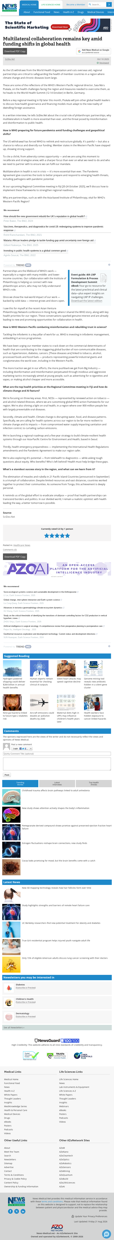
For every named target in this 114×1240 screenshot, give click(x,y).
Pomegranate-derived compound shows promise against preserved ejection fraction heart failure (67, 827)
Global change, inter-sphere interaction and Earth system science (32, 600)
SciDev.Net (10, 59)
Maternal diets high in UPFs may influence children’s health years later (68, 717)
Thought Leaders (12, 1098)
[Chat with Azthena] (106, 1234)
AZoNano (63, 1151)
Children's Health (25, 999)
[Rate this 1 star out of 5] (46, 535)
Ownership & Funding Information (21, 1186)
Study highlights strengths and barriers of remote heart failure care (56, 905)
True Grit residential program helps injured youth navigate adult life (56, 940)
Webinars (64, 1106)
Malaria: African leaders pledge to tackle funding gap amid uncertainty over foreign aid (49, 240)
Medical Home (29, 4)
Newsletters (10, 1159)
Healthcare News (21, 545)
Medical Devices (12, 1114)
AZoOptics (64, 1159)
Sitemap (8, 1163)
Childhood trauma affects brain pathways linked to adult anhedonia (56, 790)
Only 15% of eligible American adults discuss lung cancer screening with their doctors (65, 958)
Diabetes (20, 984)
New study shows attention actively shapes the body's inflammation (55, 808)
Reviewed (104, 62)
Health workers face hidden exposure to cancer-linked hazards (95, 715)
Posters (7, 1125)
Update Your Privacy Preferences (90, 1216)
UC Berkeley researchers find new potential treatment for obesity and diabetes (61, 923)
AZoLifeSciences (67, 1182)
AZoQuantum (65, 1174)
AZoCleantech (66, 1155)
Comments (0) (10, 549)
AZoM (62, 1147)
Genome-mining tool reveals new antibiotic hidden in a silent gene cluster (95, 683)
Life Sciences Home (50, 4)
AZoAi (62, 1186)
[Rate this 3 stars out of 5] (57, 535)
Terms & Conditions (14, 1174)
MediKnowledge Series (15, 1106)
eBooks (7, 1121)
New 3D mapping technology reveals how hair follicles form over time (56, 887)
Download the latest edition (86, 300)
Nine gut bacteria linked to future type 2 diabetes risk (15, 715)
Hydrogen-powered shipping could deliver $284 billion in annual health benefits (14, 683)
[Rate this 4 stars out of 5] (62, 535)
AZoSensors (65, 1167)
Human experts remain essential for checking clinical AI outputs (41, 681)
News (7, 1087)
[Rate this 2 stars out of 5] (51, 535)
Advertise (9, 1167)
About (7, 1147)
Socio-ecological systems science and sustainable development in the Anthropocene (40, 592)
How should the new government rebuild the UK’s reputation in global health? (44, 216)
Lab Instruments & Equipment (74, 1087)
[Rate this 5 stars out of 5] (67, 535)
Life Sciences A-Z (67, 1090)
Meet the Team (11, 1151)
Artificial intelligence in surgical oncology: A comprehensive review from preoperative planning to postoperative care (53, 626)
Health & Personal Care (15, 1110)
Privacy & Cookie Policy (15, 1178)
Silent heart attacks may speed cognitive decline (69, 680)
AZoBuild (63, 1178)
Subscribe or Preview (25, 987)
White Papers (10, 1094)
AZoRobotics (65, 1163)
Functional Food (12, 1083)
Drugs (7, 1117)
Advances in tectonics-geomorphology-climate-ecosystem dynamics (33, 608)
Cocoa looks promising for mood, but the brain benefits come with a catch (58, 860)
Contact (8, 1171)
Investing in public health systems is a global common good (35, 250)
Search (7, 1155)
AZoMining (64, 1171)
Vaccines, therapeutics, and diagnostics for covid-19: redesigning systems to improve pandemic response (53, 228)
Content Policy (11, 1182)
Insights (8, 1102)
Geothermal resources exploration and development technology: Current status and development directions (49, 634)
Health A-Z (9, 1090)
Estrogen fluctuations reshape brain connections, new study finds (54, 843)
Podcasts (8, 1129)
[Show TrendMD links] (109, 264)
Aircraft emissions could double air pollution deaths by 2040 (42, 715)
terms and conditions (52, 1201)
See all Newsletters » (14, 1027)
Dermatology (22, 1013)
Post (7, 774)
